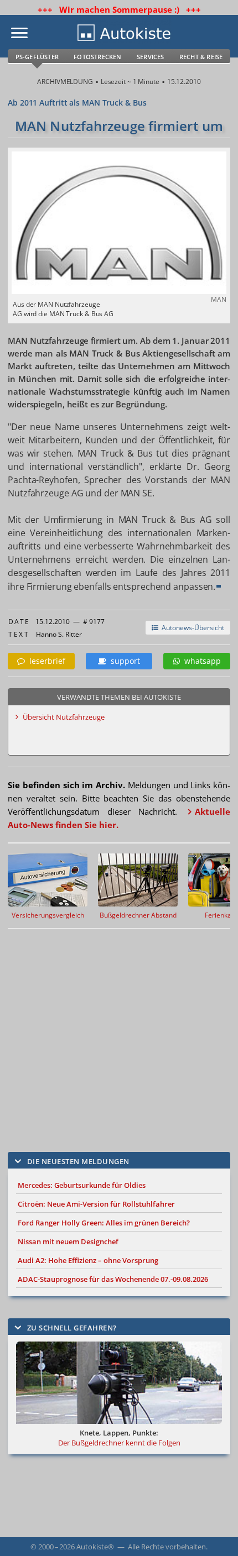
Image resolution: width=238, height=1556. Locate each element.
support (123, 661)
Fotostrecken (97, 57)
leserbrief (45, 661)
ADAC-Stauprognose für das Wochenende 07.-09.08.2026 (113, 1279)
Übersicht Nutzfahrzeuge (64, 717)
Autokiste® (95, 1547)
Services (150, 57)
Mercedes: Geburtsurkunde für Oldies (82, 1185)
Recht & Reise (201, 57)
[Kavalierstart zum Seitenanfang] (215, 1533)
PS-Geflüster (37, 57)
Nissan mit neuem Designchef (68, 1241)
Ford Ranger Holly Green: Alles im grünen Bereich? (104, 1223)
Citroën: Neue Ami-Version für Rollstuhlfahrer (96, 1204)
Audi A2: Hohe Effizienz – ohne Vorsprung (88, 1260)
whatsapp (200, 661)
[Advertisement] (119, 1032)
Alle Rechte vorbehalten (167, 1547)
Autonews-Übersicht (191, 627)
